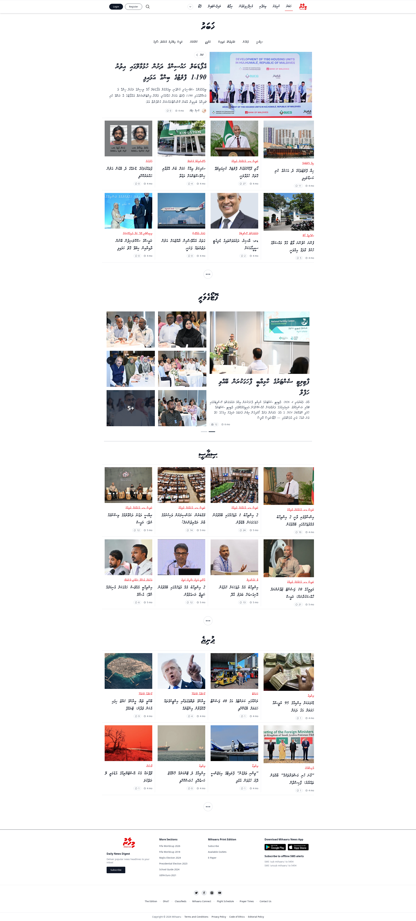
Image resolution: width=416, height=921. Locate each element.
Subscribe (115, 869)
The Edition (151, 901)
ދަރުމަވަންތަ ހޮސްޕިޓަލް (248, 234)
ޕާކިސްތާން (309, 768)
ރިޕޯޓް (230, 6)
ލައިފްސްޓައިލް (214, 6)
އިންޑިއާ (311, 696)
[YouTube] (219, 892)
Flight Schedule (225, 901)
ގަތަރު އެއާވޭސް (198, 234)
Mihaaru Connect (201, 901)
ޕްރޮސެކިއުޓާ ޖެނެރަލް (196, 161)
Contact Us (265, 901)
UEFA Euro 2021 (167, 875)
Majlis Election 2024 (170, 857)
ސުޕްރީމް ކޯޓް (308, 236)
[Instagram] (211, 892)
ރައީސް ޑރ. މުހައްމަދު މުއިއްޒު (244, 161)
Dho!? (166, 901)
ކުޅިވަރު (276, 6)
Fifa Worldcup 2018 (169, 851)
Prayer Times (247, 901)
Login (116, 6)
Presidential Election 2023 (173, 863)
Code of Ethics (237, 916)
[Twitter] (196, 892)
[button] (110, 360)
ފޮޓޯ (200, 6)
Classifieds (180, 901)
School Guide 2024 (169, 869)
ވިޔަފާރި (262, 6)
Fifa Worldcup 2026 (169, 846)
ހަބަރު (289, 6)
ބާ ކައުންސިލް (252, 580)
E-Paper (212, 857)
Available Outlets (217, 851)
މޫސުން (149, 766)
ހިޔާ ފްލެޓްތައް (308, 163)
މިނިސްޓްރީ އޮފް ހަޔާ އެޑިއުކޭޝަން (137, 234)
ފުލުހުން (149, 161)
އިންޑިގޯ (255, 766)
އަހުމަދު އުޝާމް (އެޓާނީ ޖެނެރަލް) (138, 580)
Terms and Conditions (196, 916)
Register (133, 6)
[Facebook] (204, 892)
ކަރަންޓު (255, 694)
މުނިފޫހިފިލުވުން (246, 6)
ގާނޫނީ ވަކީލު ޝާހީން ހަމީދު (193, 580)
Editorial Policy (256, 916)
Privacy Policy (219, 916)
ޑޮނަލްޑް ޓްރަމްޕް (198, 694)
